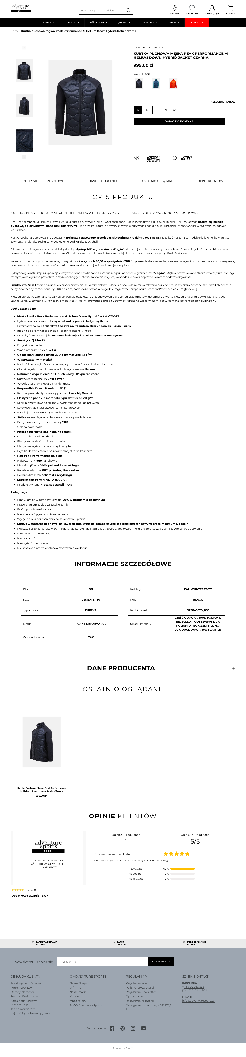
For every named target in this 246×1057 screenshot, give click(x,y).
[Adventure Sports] (21, 8)
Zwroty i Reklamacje (24, 996)
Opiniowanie (134, 996)
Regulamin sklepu (138, 983)
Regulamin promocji (140, 1001)
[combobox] (101, 10)
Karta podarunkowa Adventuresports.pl (24, 1002)
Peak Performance (149, 47)
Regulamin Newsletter (141, 992)
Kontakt (75, 996)
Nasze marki (78, 992)
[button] (24, 157)
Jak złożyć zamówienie (26, 983)
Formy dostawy (21, 987)
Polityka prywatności (140, 987)
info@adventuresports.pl (198, 1000)
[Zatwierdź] (128, 10)
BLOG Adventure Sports (86, 1005)
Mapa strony (78, 1001)
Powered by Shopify (123, 1048)
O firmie (75, 987)
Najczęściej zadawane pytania (30, 1013)
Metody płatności (22, 992)
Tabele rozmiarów (23, 1009)
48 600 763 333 (194, 986)
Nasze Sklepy (78, 983)
